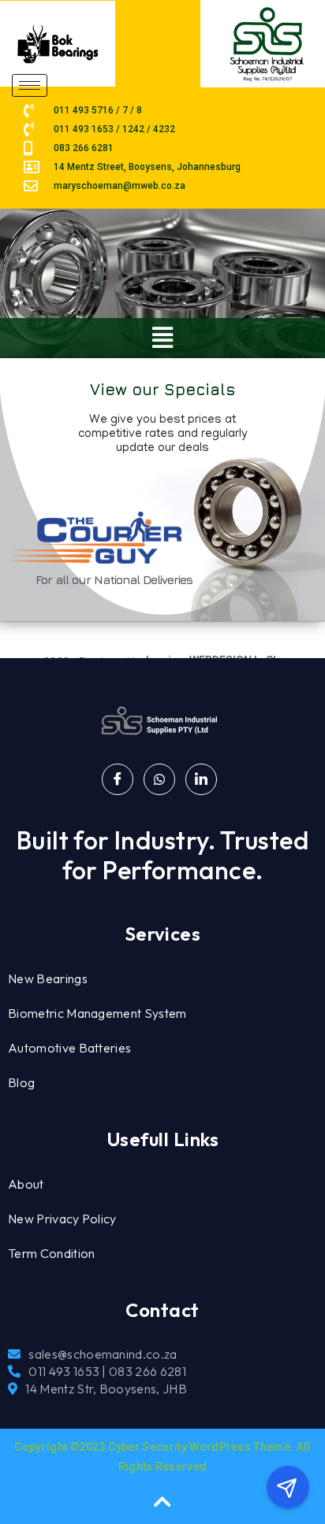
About (26, 1184)
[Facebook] (117, 779)
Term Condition (51, 1253)
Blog (21, 1082)
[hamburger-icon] (29, 85)
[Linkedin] (201, 779)
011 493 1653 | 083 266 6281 (107, 1371)
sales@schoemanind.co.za (102, 1354)
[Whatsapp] (159, 779)
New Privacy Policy (62, 1218)
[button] (162, 338)
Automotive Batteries (69, 1048)
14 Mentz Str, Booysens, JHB (106, 1388)
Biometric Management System (97, 1013)
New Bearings (48, 978)
